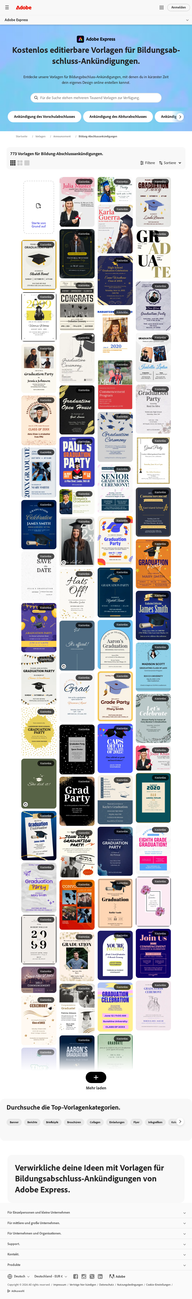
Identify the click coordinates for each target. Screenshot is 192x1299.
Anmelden (178, 7)
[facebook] (75, 1276)
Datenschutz (106, 1284)
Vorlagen (40, 136)
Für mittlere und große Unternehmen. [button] (33, 1223)
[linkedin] (100, 1276)
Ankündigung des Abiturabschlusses (118, 116)
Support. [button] (13, 1244)
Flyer (136, 1122)
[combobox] (96, 98)
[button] (161, 7)
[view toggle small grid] (12, 162)
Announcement (62, 136)
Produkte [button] (13, 1265)
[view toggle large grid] (27, 162)
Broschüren (74, 1122)
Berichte (32, 1122)
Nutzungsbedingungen (130, 1284)
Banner (14, 1122)
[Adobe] (23, 7)
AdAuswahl (17, 1291)
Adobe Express (16, 20)
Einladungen (117, 1122)
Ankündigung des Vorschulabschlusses (44, 116)
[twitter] (92, 1276)
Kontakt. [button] (13, 1254)
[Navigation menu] (7, 7)
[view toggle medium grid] (19, 162)
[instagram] (83, 1276)
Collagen (95, 1122)
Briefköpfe (52, 1122)
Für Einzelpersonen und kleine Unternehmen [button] (38, 1212)
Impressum (59, 1284)
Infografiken (155, 1122)
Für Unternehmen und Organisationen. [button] (34, 1233)
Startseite (21, 136)
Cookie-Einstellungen (158, 1284)
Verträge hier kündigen (83, 1284)
